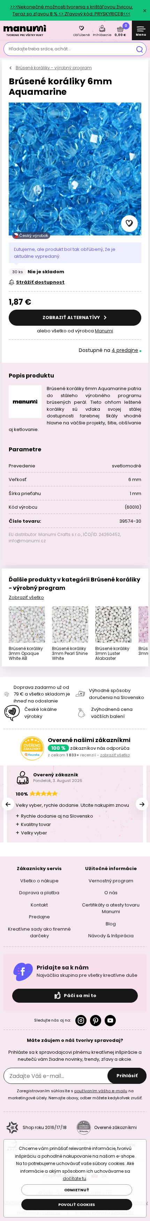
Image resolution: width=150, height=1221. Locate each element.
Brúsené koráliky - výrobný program (54, 68)
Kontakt (39, 905)
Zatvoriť (144, 10)
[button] (129, 223)
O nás (111, 892)
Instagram (81, 1020)
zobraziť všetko (115, 755)
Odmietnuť (76, 1190)
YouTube (110, 1020)
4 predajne (125, 350)
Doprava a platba (39, 892)
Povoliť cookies (76, 1204)
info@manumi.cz (27, 541)
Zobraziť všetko (26, 597)
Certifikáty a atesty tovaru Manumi (111, 908)
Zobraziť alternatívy (72, 317)
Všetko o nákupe (39, 880)
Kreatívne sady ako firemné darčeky (39, 932)
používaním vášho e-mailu (100, 1091)
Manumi (104, 330)
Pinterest (95, 1020)
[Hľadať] (140, 49)
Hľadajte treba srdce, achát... (40, 49)
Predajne (39, 916)
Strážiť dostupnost (40, 282)
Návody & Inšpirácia (111, 935)
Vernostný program (111, 880)
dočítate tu (74, 1178)
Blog (111, 923)
